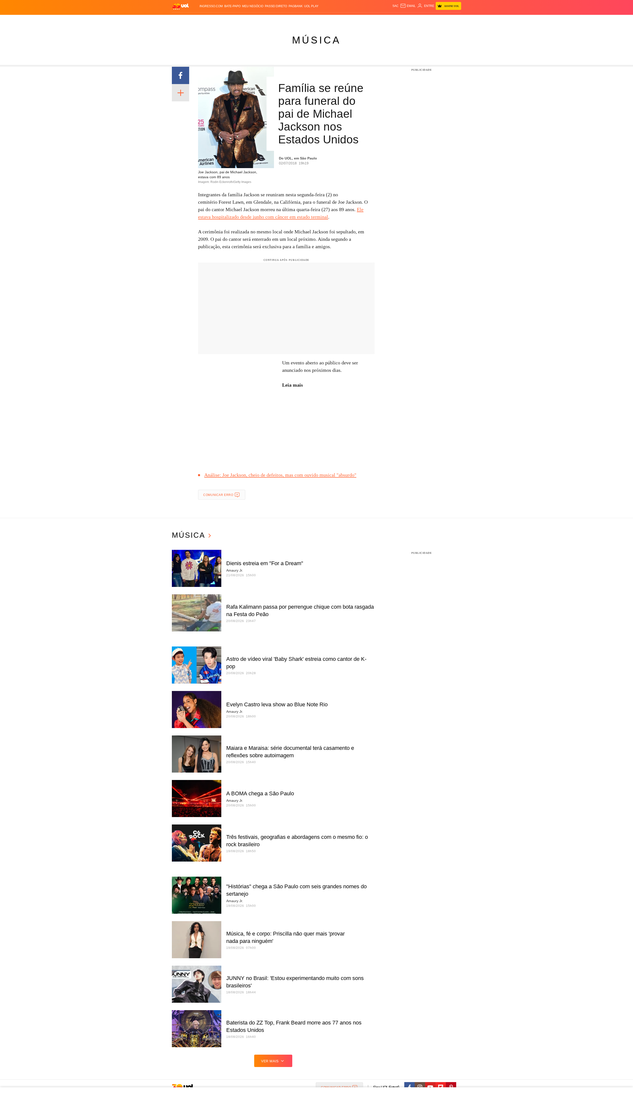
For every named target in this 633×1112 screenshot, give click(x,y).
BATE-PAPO (232, 6)
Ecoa (374, 20)
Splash (322, 20)
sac (395, 6)
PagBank (296, 6)
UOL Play (311, 6)
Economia (277, 20)
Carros (260, 20)
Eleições (211, 20)
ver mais (270, 1061)
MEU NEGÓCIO (252, 6)
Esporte (306, 20)
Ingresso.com (211, 6)
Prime (423, 20)
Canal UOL (389, 20)
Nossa (405, 20)
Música (316, 40)
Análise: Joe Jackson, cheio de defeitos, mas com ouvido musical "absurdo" (280, 475)
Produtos (181, 20)
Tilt (365, 20)
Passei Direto (276, 6)
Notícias (228, 20)
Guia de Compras (454, 20)
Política (245, 20)
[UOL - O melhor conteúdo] (180, 6)
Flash (197, 20)
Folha (292, 20)
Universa (337, 20)
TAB (414, 20)
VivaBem (354, 20)
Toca (433, 20)
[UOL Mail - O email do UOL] (408, 6)
